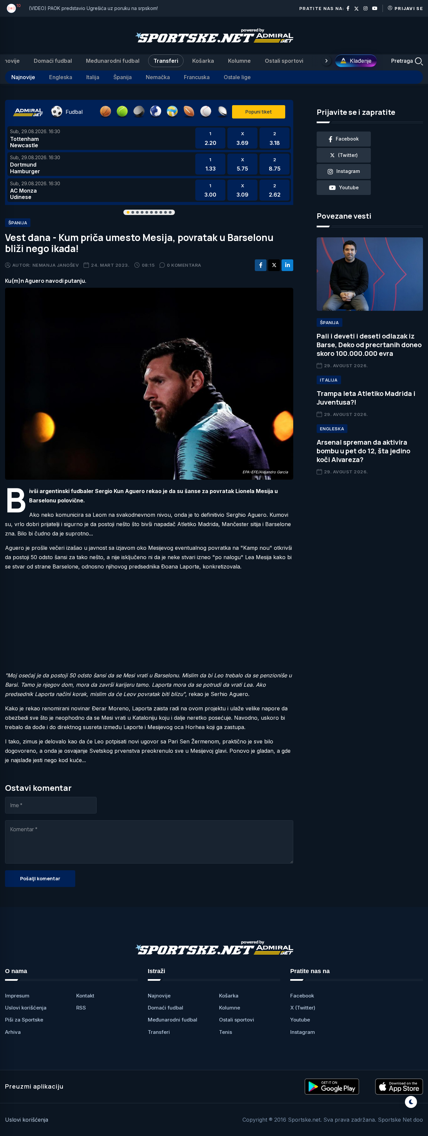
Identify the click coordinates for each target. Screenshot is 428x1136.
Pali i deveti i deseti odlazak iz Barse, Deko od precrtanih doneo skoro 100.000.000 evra (369, 344)
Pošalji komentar (40, 878)
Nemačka (158, 77)
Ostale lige (237, 77)
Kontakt (85, 995)
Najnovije (23, 77)
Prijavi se (409, 8)
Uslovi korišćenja (25, 1007)
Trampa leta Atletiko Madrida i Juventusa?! (366, 398)
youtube (349, 187)
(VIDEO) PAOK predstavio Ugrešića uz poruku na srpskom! (93, 8)
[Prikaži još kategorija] (326, 61)
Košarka (203, 60)
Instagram (302, 1032)
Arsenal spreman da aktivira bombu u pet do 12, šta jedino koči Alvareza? (363, 451)
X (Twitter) (302, 1007)
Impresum (17, 995)
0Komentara (184, 265)
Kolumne (239, 60)
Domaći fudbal (53, 60)
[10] (11, 8)
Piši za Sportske (24, 1019)
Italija (92, 77)
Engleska (60, 77)
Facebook (302, 995)
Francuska (197, 77)
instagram (348, 171)
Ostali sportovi (284, 60)
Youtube (300, 1019)
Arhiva (13, 1032)
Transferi (165, 60)
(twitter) (348, 155)
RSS (81, 1007)
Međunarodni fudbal (112, 60)
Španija (122, 77)
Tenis (225, 1032)
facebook (347, 139)
